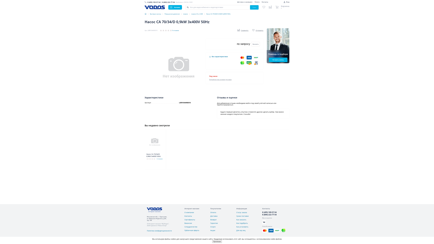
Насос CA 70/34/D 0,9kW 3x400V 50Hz (153, 155)
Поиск (254, 7)
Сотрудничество (190, 227)
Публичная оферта (191, 230)
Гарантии (214, 223)
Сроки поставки (242, 216)
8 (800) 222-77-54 (168, 2)
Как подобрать (242, 223)
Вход (287, 2)
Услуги (213, 227)
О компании (189, 212)
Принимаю (217, 241)
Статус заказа (241, 212)
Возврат (213, 220)
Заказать (255, 44)
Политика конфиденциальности (159, 231)
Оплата (257, 2)
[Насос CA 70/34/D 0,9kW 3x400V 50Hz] (154, 141)
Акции (212, 230)
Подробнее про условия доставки (220, 80)
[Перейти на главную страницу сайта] (155, 8)
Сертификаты (189, 220)
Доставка (213, 216)
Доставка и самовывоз (244, 2)
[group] (178, 67)
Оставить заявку (278, 60)
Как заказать (241, 220)
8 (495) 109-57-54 (153, 2)
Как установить (242, 227)
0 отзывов (175, 30)
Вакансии (188, 223)
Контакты (265, 2)
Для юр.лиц (240, 230)
